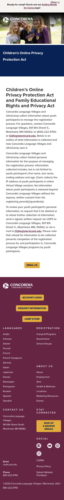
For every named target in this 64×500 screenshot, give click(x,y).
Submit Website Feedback (44, 474)
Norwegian (8, 381)
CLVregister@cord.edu (22, 136)
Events (39, 400)
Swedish (7, 400)
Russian (7, 391)
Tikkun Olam (10, 492)
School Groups (44, 343)
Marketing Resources (47, 396)
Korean (6, 377)
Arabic (6, 334)
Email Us (32, 265)
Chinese (7, 338)
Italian (6, 367)
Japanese (8, 372)
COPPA (40, 460)
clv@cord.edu (10, 464)
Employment (43, 377)
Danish (6, 343)
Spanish (7, 396)
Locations (41, 391)
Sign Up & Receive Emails (49, 426)
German (7, 362)
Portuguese (9, 386)
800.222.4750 (10, 475)
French (6, 353)
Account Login (32, 297)
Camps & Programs (46, 334)
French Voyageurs (12, 357)
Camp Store (32, 319)
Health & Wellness (45, 386)
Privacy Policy (43, 466)
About (39, 372)
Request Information (32, 308)
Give (38, 381)
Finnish (7, 348)
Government (42, 338)
